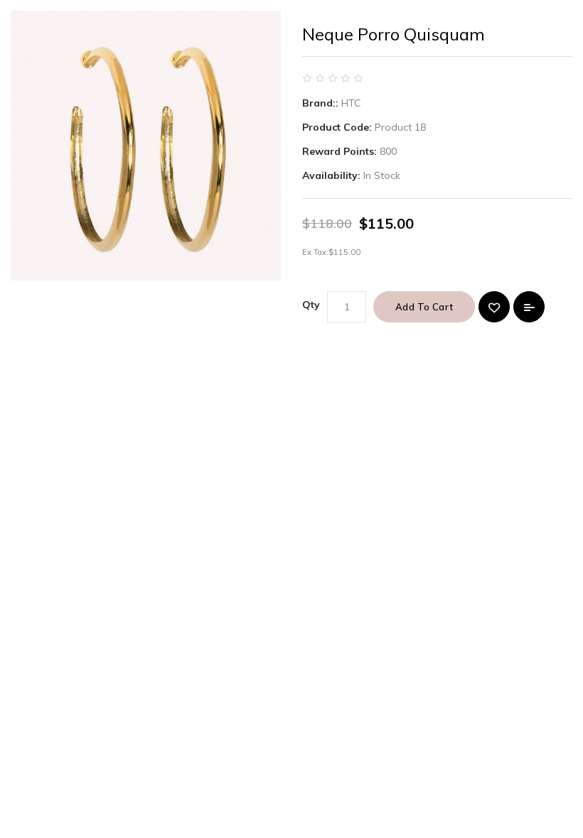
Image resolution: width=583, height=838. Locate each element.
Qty (311, 304)
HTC (351, 103)
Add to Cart (424, 306)
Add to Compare (529, 306)
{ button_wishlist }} (494, 306)
